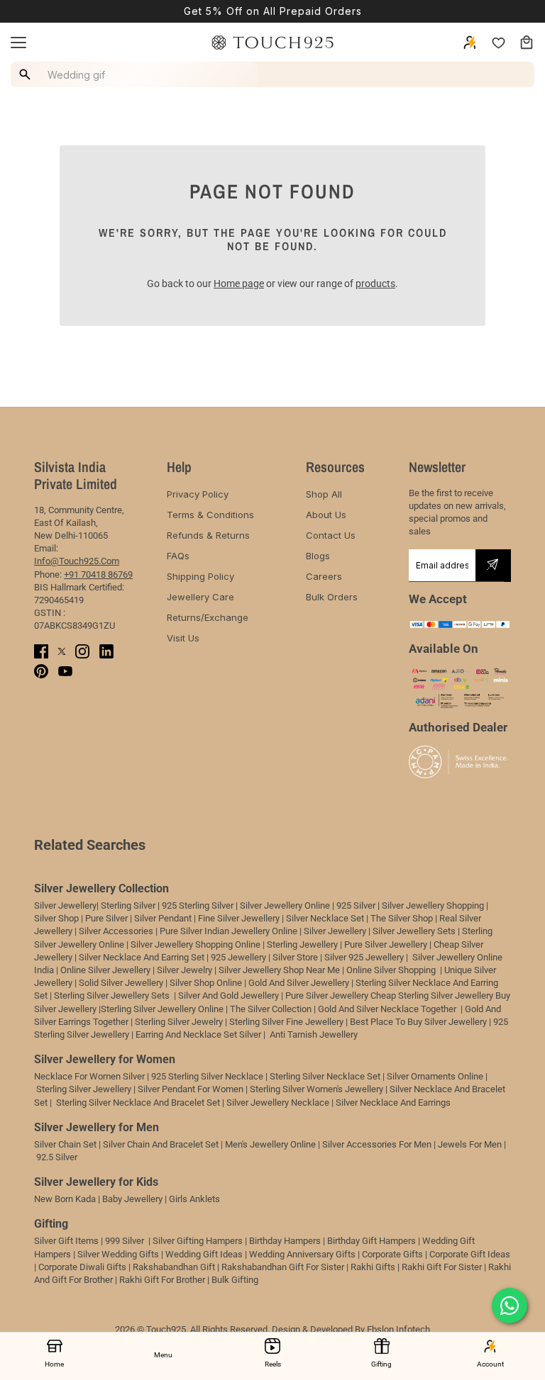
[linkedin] (106, 651)
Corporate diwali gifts (82, 1267)
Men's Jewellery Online (270, 1144)
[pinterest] (41, 671)
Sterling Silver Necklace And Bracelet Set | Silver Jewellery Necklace (192, 1102)
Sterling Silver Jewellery (84, 1089)
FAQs (178, 555)
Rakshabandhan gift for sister (282, 1267)
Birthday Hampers (285, 1240)
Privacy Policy (198, 494)
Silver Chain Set (65, 1144)
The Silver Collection (271, 1009)
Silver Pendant (163, 918)
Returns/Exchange (207, 617)
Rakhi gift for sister (442, 1267)
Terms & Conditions (210, 514)
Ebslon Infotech (398, 1329)
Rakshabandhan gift (174, 1267)
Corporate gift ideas (469, 1254)
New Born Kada (65, 1199)
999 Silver (124, 1240)
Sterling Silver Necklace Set (325, 1076)
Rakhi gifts (373, 1267)
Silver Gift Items (66, 1240)
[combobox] (136, 74)
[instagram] (82, 651)
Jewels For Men (470, 1144)
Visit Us (183, 638)
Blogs (318, 555)
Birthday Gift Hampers (371, 1240)
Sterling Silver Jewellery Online (162, 1009)
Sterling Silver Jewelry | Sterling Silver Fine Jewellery (240, 1021)
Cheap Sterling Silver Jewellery (431, 995)
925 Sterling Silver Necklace (207, 1076)
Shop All (324, 494)
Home (54, 1364)
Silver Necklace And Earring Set (141, 957)
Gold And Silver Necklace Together (387, 1009)
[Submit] (492, 566)
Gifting (381, 1364)
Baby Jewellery (132, 1199)
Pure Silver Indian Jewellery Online (228, 931)
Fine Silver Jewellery (239, 918)
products (375, 283)
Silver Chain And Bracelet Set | (163, 1144)
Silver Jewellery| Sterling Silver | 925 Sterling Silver (135, 905)
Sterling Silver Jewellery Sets (112, 995)
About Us (326, 514)
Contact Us (331, 535)
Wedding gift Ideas (204, 1254)
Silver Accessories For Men (376, 1144)
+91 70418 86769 (98, 574)
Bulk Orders (332, 596)
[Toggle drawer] (18, 42)
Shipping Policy (200, 576)
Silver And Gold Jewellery (229, 995)
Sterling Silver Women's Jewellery (316, 1089)
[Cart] (526, 42)
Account (490, 1364)
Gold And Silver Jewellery (298, 982)
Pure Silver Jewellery (326, 995)
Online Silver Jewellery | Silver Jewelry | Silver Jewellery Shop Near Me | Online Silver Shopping (249, 970)
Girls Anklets (194, 1199)
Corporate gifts (392, 1254)
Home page (239, 283)
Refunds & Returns (208, 535)
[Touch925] (272, 42)
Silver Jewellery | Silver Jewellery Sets (380, 931)
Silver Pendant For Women (190, 1089)
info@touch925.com (76, 561)
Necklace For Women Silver (89, 1076)
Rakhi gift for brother (162, 1279)
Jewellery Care (200, 596)
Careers (324, 576)
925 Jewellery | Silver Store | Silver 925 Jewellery (307, 957)
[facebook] (41, 651)
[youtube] (65, 671)
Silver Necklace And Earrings (393, 1102)
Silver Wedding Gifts (118, 1254)
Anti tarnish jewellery (314, 1034)
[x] (62, 651)
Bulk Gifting (234, 1279)
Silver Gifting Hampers (198, 1240)
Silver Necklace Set (325, 918)
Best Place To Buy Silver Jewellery (418, 1021)
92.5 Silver (56, 1157)
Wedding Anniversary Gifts (302, 1254)
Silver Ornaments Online (435, 1076)
